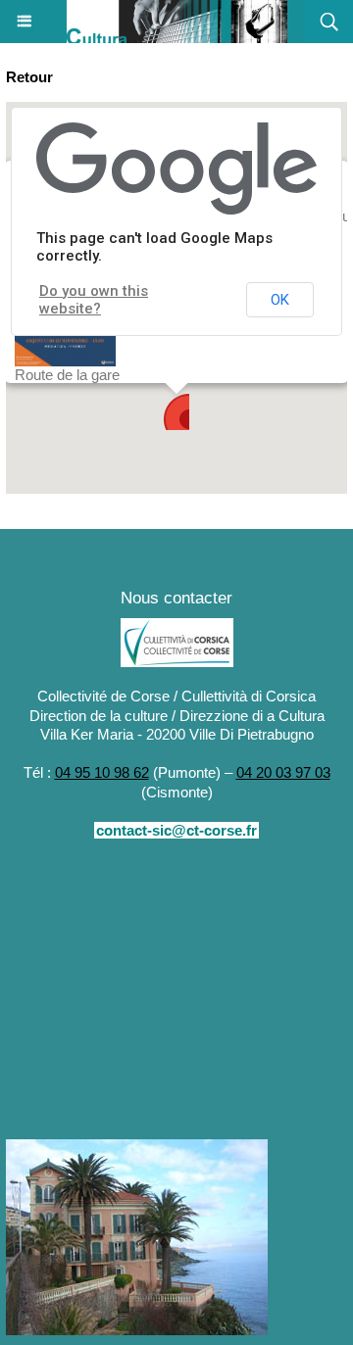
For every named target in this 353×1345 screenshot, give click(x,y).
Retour (29, 77)
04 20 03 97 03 (283, 772)
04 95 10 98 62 (102, 772)
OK (280, 300)
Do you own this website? (93, 299)
